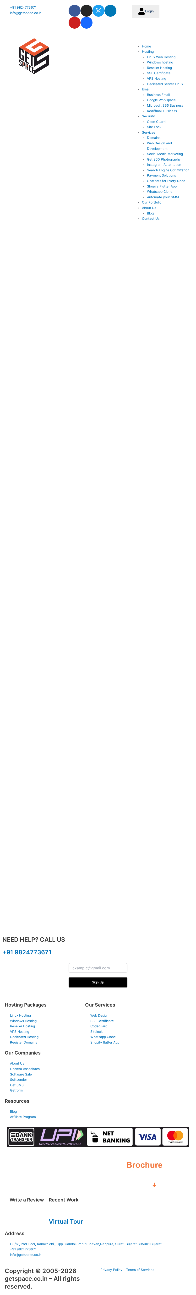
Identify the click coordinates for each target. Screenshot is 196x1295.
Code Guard (156, 122)
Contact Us (150, 218)
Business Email (158, 95)
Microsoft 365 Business (165, 105)
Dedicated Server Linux (165, 84)
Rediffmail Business (162, 111)
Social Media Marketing (165, 154)
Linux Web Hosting (161, 57)
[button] (161, 41)
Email (146, 89)
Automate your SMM (163, 197)
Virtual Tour (66, 1221)
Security (148, 116)
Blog (150, 213)
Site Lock (154, 127)
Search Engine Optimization (168, 170)
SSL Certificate (158, 73)
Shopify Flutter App (162, 186)
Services (148, 132)
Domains (153, 138)
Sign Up (98, 982)
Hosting (148, 51)
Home (146, 46)
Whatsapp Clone (159, 191)
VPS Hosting (156, 78)
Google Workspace (161, 100)
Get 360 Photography (164, 159)
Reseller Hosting (159, 68)
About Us (149, 208)
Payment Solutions (161, 175)
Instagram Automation (164, 165)
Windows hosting (160, 62)
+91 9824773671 (26, 952)
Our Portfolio (151, 202)
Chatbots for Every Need (166, 181)
